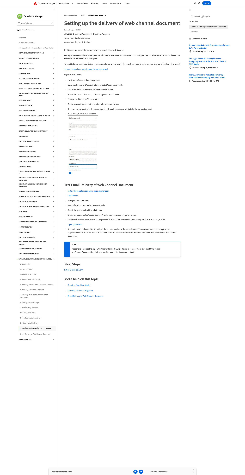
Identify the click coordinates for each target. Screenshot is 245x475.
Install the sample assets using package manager (88, 191)
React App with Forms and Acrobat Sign (33, 222)
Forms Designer (24, 232)
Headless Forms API (26, 217)
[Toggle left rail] (54, 10)
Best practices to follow (27, 43)
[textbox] (35, 23)
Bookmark (197, 17)
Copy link (207, 17)
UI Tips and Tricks (25, 100)
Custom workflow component (30, 157)
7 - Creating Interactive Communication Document (34, 296)
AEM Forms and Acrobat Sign (29, 141)
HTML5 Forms (23, 136)
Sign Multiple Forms (26, 146)
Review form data (25, 167)
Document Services (25, 227)
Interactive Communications (29, 254)
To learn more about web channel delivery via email (86, 69)
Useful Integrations (26, 63)
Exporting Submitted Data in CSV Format (33, 131)
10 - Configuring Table (27, 313)
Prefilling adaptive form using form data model (34, 94)
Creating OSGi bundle (26, 68)
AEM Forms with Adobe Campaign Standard (34, 206)
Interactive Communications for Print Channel (32, 243)
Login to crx (73, 195)
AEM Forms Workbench (27, 237)
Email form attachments (27, 110)
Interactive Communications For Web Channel (35, 259)
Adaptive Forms (24, 73)
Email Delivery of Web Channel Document (85, 296)
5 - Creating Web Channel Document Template (36, 284)
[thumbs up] (135, 472)
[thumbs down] (141, 472)
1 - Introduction (25, 264)
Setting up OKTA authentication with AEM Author (36, 48)
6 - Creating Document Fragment (32, 290)
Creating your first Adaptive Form (31, 53)
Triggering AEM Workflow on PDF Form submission (33, 179)
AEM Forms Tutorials (97, 15)
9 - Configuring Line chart (29, 307)
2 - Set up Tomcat (26, 269)
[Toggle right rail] (190, 10)
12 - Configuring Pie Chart (29, 323)
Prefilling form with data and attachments (34, 116)
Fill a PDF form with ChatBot (29, 78)
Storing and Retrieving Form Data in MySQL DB (34, 172)
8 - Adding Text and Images (29, 302)
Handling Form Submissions (29, 58)
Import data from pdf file (28, 126)
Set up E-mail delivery (73, 269)
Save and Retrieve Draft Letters (30, 249)
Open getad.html (75, 224)
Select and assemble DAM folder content (34, 89)
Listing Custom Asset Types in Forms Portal (34, 196)
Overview (22, 37)
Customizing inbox (25, 105)
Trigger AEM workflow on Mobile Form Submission (33, 185)
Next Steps (194, 31)
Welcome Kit (23, 212)
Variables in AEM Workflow (29, 162)
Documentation (70, 15)
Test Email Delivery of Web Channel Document (208, 26)
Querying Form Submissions (29, 191)
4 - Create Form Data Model (30, 279)
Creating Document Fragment (80, 290)
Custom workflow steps (27, 151)
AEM (82, 15)
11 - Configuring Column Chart (30, 318)
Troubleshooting (25, 340)
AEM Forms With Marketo (28, 201)
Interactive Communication (80, 38)
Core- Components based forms (30, 84)
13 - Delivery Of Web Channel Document (35, 328)
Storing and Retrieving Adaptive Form (32, 121)
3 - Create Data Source (28, 274)
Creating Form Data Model (79, 285)
